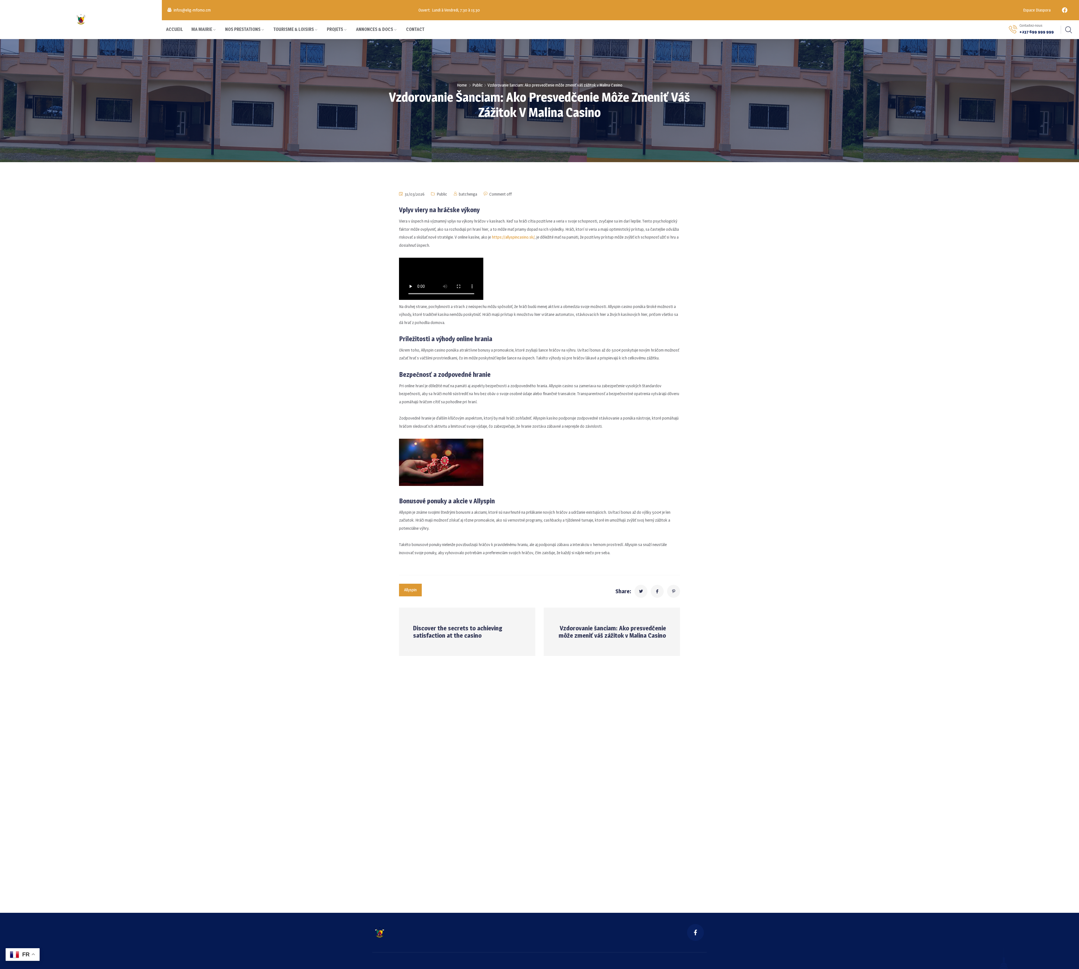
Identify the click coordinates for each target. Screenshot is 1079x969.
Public (477, 85)
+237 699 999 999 (1036, 31)
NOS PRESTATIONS (242, 29)
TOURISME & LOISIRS (293, 29)
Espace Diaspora (1036, 10)
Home (462, 85)
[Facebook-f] (695, 932)
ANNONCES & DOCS (374, 29)
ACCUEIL (174, 29)
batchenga (468, 194)
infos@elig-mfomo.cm (192, 10)
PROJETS (335, 29)
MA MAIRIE (201, 29)
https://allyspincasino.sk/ (513, 237)
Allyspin (410, 589)
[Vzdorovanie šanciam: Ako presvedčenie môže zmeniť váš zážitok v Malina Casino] (640, 591)
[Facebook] (1064, 10)
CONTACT (415, 29)
